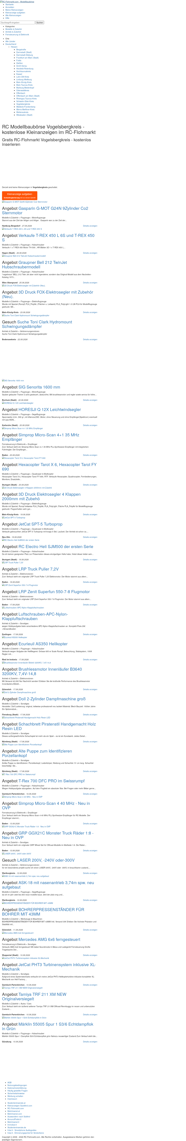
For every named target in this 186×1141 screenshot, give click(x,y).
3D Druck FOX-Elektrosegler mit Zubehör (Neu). (47, 294)
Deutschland (10, 44)
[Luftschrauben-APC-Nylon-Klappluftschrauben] (23, 607)
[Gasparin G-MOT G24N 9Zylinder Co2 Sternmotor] (24, 201)
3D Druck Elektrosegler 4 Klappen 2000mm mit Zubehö (41, 496)
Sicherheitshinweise (16, 1093)
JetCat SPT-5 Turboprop (40, 524)
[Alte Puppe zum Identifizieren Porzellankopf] (22, 744)
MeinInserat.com (14, 1113)
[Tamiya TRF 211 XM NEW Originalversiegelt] (22, 987)
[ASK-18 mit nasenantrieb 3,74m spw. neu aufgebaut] (25, 875)
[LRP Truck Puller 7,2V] (12, 562)
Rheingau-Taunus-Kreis (26, 98)
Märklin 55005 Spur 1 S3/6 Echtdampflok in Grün (47, 1026)
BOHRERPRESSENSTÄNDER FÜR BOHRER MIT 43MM (43, 911)
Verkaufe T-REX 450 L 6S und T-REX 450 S (48, 237)
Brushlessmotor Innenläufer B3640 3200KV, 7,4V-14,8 (42, 671)
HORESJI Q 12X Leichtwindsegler (50, 409)
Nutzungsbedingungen (17, 1085)
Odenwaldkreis (22, 90)
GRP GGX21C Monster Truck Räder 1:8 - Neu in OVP (48, 835)
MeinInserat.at (13, 1111)
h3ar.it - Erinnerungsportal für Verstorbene (25, 1132)
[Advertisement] (49, 167)
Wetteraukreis (22, 112)
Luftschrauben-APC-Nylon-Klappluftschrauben (35, 616)
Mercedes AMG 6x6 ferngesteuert (49, 939)
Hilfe (7, 18)
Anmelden (9, 7)
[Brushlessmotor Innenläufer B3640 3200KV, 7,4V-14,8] (26, 662)
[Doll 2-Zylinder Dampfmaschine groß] (19, 692)
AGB (9, 1082)
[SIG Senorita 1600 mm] (13, 380)
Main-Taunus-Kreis (24, 85)
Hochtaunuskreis (23, 71)
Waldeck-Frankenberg (25, 106)
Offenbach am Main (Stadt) (28, 95)
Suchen (39, 22)
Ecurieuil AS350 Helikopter (43, 644)
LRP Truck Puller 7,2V (39, 569)
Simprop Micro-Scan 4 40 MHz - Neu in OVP (46, 805)
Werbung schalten (15, 1096)
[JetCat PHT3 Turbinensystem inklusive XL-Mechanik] (25, 957)
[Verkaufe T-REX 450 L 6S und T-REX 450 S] (22, 228)
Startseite (9, 4)
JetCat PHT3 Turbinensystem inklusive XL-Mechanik (49, 966)
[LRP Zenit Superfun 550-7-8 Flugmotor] (20, 584)
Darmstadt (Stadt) (24, 52)
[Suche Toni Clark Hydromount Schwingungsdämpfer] (25, 315)
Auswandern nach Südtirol (18, 1116)
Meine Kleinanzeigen (14, 9)
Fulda (18, 60)
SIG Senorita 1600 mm (39, 387)
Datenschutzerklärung (16, 1088)
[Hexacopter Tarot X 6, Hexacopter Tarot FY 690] (23, 457)
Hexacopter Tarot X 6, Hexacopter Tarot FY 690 (49, 466)
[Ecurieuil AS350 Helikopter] (14, 637)
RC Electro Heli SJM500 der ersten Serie (56, 546)
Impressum (12, 1098)
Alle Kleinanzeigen (13, 15)
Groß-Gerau (21, 65)
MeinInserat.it (13, 1122)
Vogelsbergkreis (23, 104)
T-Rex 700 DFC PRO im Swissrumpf (52, 781)
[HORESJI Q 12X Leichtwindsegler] (17, 402)
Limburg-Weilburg (24, 79)
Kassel (19, 74)
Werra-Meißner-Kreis (25, 109)
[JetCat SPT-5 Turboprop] (13, 517)
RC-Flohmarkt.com (15, 1108)
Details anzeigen (90, 225)
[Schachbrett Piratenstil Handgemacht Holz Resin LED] (26, 717)
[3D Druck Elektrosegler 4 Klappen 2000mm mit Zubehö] (27, 487)
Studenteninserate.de (16, 1127)
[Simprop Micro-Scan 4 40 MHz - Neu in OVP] (22, 796)
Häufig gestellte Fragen (17, 1090)
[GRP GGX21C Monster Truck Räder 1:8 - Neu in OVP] (26, 826)
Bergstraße (21, 49)
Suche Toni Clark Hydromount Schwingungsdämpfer (37, 324)
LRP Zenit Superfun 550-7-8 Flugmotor (54, 591)
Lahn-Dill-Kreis (22, 76)
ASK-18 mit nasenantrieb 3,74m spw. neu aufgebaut (48, 884)
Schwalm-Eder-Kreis (25, 101)
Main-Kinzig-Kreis (23, 82)
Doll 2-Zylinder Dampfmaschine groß (52, 699)
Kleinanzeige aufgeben (15, 12)
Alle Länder (10, 41)
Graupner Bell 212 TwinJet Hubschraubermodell (34, 264)
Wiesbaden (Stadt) (24, 114)
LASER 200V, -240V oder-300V (46, 860)
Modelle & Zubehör (13, 29)
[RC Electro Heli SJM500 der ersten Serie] (20, 539)
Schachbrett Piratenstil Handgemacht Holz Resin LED (49, 726)
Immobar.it (12, 1124)
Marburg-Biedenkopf (25, 87)
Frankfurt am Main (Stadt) (27, 57)
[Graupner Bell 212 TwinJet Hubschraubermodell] (24, 255)
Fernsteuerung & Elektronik (17, 34)
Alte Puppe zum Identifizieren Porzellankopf (37, 753)
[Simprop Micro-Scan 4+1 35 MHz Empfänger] (22, 428)
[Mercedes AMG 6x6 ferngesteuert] (17, 932)
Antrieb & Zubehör (13, 31)
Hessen (14, 46)
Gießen (19, 63)
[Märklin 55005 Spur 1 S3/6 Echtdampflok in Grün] (24, 1017)
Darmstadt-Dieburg (24, 55)
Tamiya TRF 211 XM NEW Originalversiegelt (34, 996)
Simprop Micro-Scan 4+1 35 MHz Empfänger (40, 437)
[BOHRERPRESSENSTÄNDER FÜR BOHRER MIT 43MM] (27, 902)
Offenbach (20, 93)
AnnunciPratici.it (14, 1119)
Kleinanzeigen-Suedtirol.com (19, 1105)
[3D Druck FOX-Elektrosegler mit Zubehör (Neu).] (23, 285)
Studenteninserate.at (16, 1102)
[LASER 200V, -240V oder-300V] (16, 853)
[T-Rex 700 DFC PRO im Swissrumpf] (18, 774)
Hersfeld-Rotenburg (24, 68)
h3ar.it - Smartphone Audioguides (21, 1130)
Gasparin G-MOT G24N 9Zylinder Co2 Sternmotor (45, 210)
